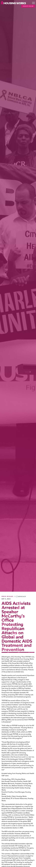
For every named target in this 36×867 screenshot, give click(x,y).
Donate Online (28, 6)
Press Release (7, 596)
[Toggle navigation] (33, 3)
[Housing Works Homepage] (13, 2)
